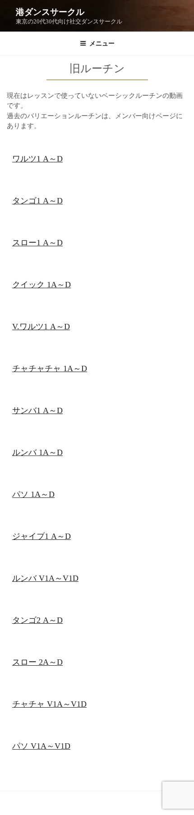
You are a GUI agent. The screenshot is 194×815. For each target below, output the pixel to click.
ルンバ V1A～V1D (45, 578)
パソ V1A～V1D (41, 746)
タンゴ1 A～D (37, 200)
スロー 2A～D (37, 662)
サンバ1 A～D (37, 410)
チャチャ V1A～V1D (49, 704)
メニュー (102, 43)
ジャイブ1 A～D (41, 536)
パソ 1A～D (33, 494)
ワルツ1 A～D (37, 158)
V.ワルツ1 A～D (41, 326)
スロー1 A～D (37, 242)
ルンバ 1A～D (37, 452)
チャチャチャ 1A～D (49, 368)
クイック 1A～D (41, 284)
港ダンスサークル (50, 12)
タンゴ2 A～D (37, 620)
